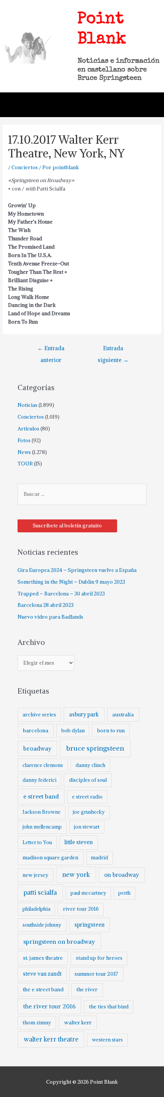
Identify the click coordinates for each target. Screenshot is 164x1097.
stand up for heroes (99, 958)
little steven (78, 842)
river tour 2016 (81, 909)
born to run (111, 730)
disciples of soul (88, 780)
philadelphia (36, 909)
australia (123, 714)
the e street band (43, 989)
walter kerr (78, 1022)
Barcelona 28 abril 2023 (46, 605)
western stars (107, 1040)
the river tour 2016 (49, 1006)
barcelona (35, 730)
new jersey (35, 875)
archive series (39, 714)
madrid (99, 857)
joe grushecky (89, 812)
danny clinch (90, 765)
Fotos (24, 440)
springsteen (89, 924)
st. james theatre (43, 957)
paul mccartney (88, 893)
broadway (37, 748)
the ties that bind (109, 1006)
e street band (41, 796)
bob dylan (73, 730)
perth (124, 893)
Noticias (27, 405)
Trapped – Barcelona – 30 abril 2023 (61, 594)
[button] (149, 104)
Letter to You (37, 842)
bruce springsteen (95, 748)
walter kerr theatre (51, 1039)
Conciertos (24, 167)
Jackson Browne (42, 812)
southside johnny (42, 925)
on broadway (121, 874)
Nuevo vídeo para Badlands (50, 617)
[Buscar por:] (82, 494)
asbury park (84, 714)
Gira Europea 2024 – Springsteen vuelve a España (77, 570)
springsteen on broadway (59, 941)
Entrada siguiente (113, 350)
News (24, 452)
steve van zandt (42, 973)
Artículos (28, 428)
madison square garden (50, 857)
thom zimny (37, 1022)
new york (76, 874)
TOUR (25, 463)
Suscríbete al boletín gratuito (67, 525)
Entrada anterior (50, 350)
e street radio (87, 797)
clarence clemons (43, 765)
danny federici (39, 780)
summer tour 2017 (96, 973)
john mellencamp (42, 827)
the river (87, 989)
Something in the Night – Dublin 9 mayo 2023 (71, 582)
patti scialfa (40, 893)
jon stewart (87, 827)
